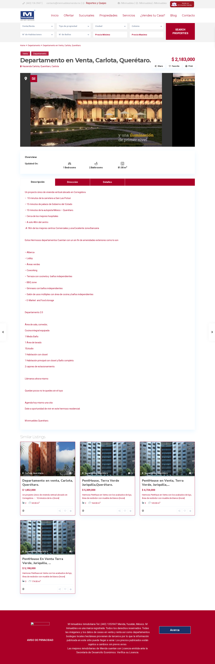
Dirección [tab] (72, 182)
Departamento (34, 45)
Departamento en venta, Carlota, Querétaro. (47, 482)
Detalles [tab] (107, 182)
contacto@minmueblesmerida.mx (63, 3)
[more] (56, 498)
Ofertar (69, 15)
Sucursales (86, 15)
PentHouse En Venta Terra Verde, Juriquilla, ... (42, 561)
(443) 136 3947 (33, 3)
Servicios (129, 15)
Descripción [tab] (38, 181)
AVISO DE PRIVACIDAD (40, 640)
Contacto (188, 15)
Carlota (55, 66)
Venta (25, 53)
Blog (173, 15)
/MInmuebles (127, 3)
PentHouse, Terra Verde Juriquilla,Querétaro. (100, 482)
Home (22, 45)
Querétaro (45, 66)
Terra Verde (91, 473)
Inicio (55, 15)
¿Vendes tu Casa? (152, 15)
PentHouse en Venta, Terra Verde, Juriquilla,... (163, 482)
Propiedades (108, 15)
